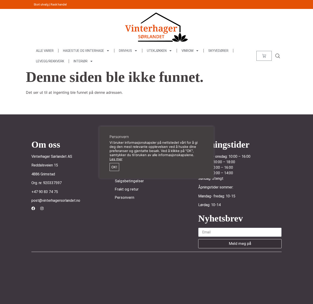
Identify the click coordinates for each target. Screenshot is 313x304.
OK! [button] (114, 167)
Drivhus (125, 51)
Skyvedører (218, 51)
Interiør (81, 61)
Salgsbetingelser (129, 181)
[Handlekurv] (264, 56)
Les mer (116, 159)
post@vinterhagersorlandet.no (55, 200)
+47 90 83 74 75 (44, 192)
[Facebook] (33, 208)
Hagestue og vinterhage (83, 51)
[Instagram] (42, 208)
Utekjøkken (157, 51)
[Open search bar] (277, 56)
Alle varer (45, 51)
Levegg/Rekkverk (50, 61)
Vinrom (187, 51)
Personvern (124, 197)
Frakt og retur (127, 189)
